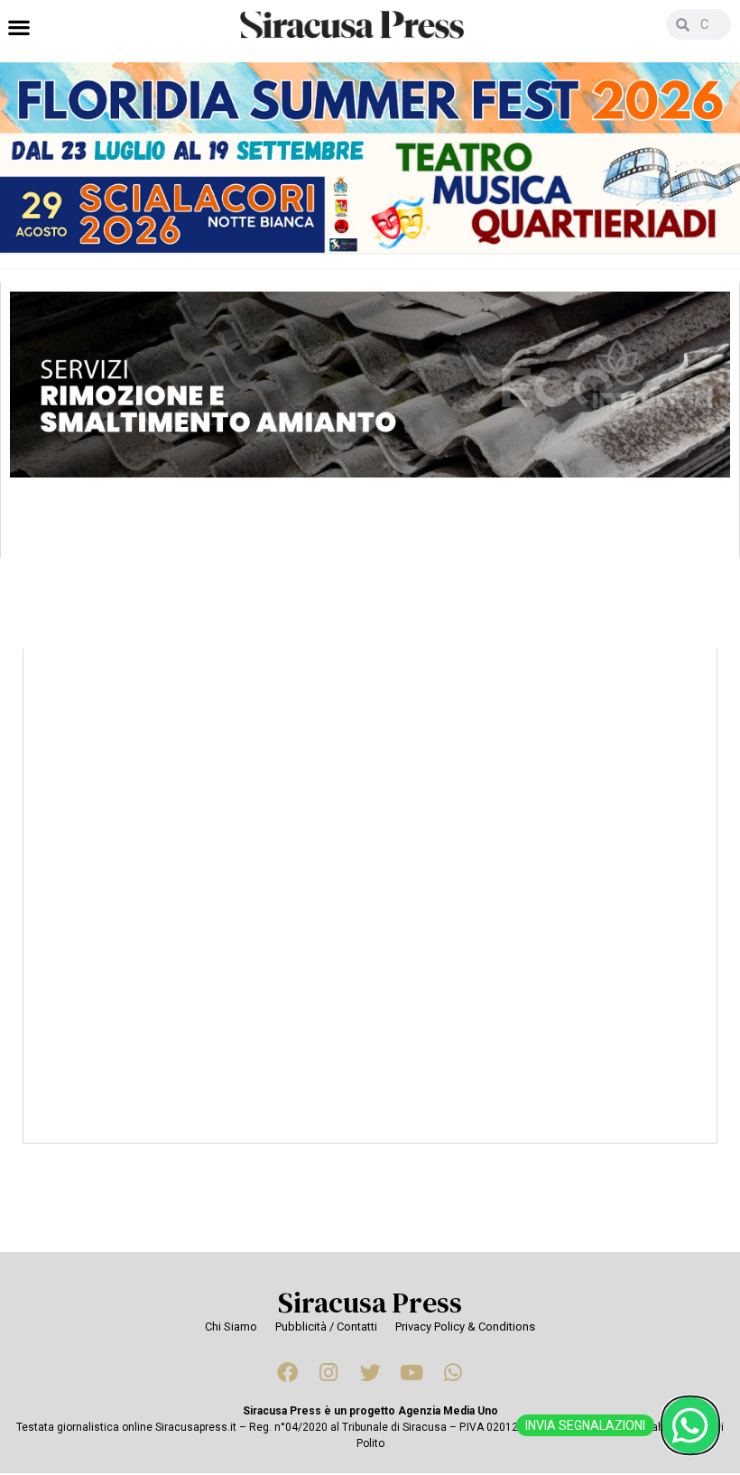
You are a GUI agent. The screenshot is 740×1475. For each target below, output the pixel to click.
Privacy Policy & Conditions (465, 1326)
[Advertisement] (370, 931)
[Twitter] (370, 1373)
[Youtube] (411, 1373)
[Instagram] (328, 1373)
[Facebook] (287, 1373)
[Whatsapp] (453, 1373)
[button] (18, 26)
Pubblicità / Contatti (326, 1326)
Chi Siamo (231, 1326)
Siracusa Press (370, 1302)
